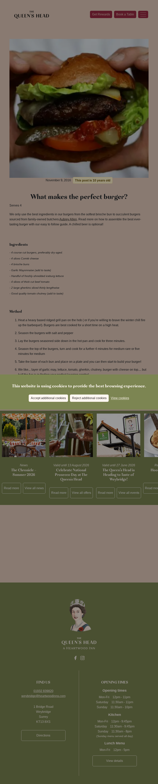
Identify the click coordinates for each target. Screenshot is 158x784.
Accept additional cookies (48, 398)
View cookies (120, 398)
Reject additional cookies (89, 398)
